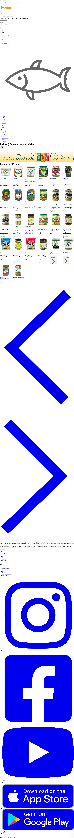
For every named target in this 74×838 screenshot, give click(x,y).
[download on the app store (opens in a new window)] (38, 808)
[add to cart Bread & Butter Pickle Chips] (13, 203)
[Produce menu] (5, 39)
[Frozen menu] (5, 131)
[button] (5, 181)
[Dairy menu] (4, 120)
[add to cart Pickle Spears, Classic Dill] (26, 178)
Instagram (4, 651)
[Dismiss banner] (1, 4)
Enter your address (4, 13)
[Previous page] (37, 410)
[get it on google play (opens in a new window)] (38, 829)
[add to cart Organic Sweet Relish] (63, 226)
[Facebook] (38, 723)
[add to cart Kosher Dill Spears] (38, 203)
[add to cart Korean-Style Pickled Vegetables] (13, 180)
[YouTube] (38, 778)
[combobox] (8, 16)
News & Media (5, 575)
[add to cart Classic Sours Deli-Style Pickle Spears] (13, 228)
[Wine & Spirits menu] (8, 138)
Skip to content (3, 0)
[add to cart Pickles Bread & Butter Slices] (51, 202)
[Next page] (37, 539)
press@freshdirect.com (6, 574)
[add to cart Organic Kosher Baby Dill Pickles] (26, 228)
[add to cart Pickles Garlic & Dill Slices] (63, 202)
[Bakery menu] (5, 127)
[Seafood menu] (5, 116)
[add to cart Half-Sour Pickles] (51, 180)
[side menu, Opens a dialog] (1, 5)
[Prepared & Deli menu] (8, 36)
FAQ (3, 571)
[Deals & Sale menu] (7, 32)
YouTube (4, 780)
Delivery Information (6, 568)
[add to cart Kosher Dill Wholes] (1, 203)
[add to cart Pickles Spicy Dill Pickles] (1, 226)
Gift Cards (4, 555)
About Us (4, 553)
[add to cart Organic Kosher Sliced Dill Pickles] (13, 251)
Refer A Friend (5, 561)
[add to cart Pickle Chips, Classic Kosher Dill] (1, 251)
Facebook (4, 725)
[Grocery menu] (5, 134)
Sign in (1, 24)
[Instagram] (38, 650)
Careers (3, 557)
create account (8, 24)
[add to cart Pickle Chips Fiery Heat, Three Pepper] (26, 251)
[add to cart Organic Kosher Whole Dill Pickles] (38, 251)
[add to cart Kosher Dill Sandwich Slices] (38, 180)
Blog (3, 556)
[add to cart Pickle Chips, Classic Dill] (1, 180)
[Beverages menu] (6, 123)
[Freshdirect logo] (6, 8)
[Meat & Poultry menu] (8, 43)
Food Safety (4, 560)
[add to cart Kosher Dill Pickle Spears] (26, 203)
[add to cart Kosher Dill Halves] (51, 226)
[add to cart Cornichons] (63, 180)
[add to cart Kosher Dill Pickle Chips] (38, 226)
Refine (2, 149)
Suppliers (4, 559)
